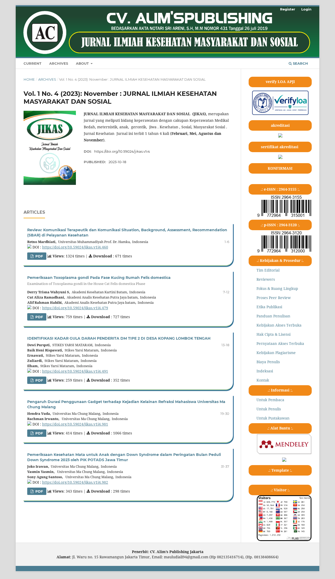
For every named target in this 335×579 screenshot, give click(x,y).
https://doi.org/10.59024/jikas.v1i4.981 (75, 424)
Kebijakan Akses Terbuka (279, 325)
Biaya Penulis (268, 361)
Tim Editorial (268, 270)
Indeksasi (264, 370)
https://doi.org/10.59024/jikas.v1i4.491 (75, 371)
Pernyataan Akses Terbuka (280, 343)
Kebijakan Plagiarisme (276, 352)
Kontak (262, 380)
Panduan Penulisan (273, 315)
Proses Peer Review (273, 297)
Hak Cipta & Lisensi (273, 334)
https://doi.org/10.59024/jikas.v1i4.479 (75, 307)
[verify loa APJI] (280, 114)
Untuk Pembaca (270, 399)
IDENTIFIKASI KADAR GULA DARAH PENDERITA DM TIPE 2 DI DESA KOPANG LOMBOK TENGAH (118, 338)
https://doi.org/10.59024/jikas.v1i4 (122, 151)
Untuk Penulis (268, 408)
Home (29, 79)
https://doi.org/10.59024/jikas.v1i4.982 (75, 482)
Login (306, 9)
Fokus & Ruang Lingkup (277, 288)
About (83, 63)
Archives (58, 63)
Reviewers (265, 279)
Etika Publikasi (269, 306)
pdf (38, 256)
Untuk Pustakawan (272, 418)
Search (300, 63)
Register (287, 9)
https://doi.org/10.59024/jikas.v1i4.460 (75, 247)
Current (32, 63)
